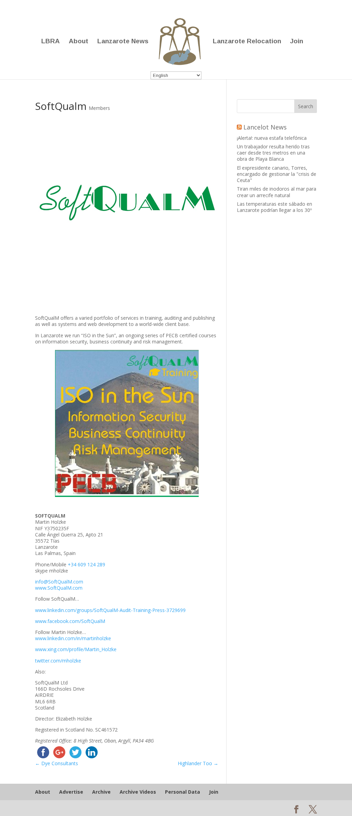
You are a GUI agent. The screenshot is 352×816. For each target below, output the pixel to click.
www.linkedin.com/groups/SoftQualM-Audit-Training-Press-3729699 (110, 610)
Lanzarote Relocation (247, 42)
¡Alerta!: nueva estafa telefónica (272, 138)
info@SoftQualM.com (59, 581)
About (78, 42)
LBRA (50, 42)
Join (296, 42)
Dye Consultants (56, 763)
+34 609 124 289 (86, 564)
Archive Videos (138, 792)
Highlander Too (198, 763)
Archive (101, 792)
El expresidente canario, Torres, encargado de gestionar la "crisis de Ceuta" (276, 174)
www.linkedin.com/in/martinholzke (73, 638)
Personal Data (182, 792)
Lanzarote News (122, 42)
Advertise (71, 792)
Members (99, 108)
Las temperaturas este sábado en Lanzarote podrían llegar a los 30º (274, 207)
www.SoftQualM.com (58, 588)
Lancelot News (265, 127)
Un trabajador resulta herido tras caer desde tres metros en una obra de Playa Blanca (273, 152)
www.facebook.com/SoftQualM (70, 621)
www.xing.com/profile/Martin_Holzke (76, 649)
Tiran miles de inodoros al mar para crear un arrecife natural (276, 191)
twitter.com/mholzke (58, 660)
